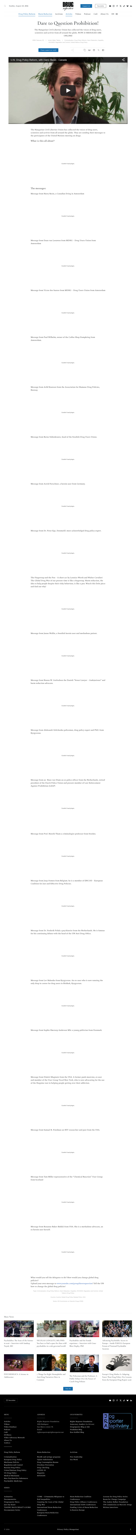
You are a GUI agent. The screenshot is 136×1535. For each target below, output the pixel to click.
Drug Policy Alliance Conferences (83, 1502)
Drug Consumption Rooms (47, 1462)
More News (9, 1316)
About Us (104, 14)
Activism (59, 14)
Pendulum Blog (76, 1429)
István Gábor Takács (54, 40)
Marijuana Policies (11, 1462)
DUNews (7, 1435)
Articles (69, 14)
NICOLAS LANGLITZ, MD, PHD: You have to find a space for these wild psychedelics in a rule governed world (52, 1343)
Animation (8, 1496)
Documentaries (10, 1499)
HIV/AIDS (52, 42)
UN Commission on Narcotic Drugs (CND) (70, 1301)
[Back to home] (68, 6)
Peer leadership (76, 1457)
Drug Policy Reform (26, 14)
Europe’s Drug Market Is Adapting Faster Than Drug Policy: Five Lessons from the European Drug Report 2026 (117, 1377)
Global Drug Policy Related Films (71, 1297)
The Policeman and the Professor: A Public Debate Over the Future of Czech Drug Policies (83, 1379)
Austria (58, 1297)
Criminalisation (69, 40)
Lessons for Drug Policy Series (115, 1496)
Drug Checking (43, 1467)
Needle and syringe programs (48, 1457)
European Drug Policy (13, 1459)
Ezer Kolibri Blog (77, 1432)
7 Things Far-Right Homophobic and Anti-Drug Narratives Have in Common (51, 1377)
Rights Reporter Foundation (81, 1421)
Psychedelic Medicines (13, 1481)
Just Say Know (10, 1504)
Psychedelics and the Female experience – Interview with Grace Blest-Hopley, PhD (82, 1343)
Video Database (10, 1427)
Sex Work (74, 1459)
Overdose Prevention (45, 1465)
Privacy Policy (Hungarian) (68, 1529)
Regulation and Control (62, 42)
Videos (78, 14)
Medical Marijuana (11, 1475)
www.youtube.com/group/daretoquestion (74, 1283)
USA (84, 1297)
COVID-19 (41, 1470)
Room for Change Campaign (114, 1499)
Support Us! (86, 6)
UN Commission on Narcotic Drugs (117, 1504)
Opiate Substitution (45, 1459)
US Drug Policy (10, 1473)
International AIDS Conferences (83, 1504)
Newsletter (100, 6)
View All (68, 1389)
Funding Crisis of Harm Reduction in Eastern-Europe (84, 1508)
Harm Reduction (45, 14)
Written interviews (110, 1507)
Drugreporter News (12, 1502)
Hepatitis (100, 40)
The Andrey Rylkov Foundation (115, 1502)
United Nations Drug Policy (79, 42)
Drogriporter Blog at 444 (80, 1427)
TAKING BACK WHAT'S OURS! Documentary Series (17, 1508)
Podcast (87, 14)
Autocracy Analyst (77, 1424)
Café (95, 14)
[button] (5, 6)
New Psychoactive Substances (16, 1478)
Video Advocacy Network (14, 1437)
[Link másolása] (85, 50)
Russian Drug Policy (12, 1467)
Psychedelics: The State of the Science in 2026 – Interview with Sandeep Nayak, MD (18, 1343)
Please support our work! (48, 50)
